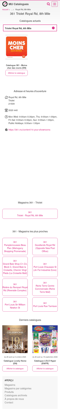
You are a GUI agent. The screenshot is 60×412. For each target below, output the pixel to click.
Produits (9, 392)
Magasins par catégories (18, 388)
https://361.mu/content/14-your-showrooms (29, 129)
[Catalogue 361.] (16, 47)
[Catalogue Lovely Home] (15, 339)
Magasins (10, 385)
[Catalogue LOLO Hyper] (45, 339)
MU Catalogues (19, 4)
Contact (9, 402)
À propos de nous (14, 399)
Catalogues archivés (16, 395)
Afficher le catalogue (16, 73)
